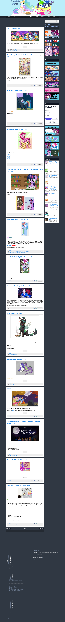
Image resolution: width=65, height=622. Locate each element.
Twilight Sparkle (17, 124)
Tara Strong (8, 156)
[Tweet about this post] (36, 50)
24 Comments (40, 85)
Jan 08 (10, 610)
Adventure (11, 251)
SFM (17, 455)
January (10, 574)
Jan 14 (10, 604)
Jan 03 (10, 614)
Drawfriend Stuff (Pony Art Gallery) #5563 (53, 181)
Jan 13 (10, 605)
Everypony (16, 524)
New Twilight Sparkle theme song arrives (51, 24)
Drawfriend (12, 354)
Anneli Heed (8, 157)
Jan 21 (10, 597)
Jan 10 (10, 608)
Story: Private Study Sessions (15, 90)
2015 (8, 561)
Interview (11, 164)
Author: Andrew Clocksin (16, 251)
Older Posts (41, 528)
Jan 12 (10, 606)
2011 (8, 618)
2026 (8, 550)
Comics (37, 16)
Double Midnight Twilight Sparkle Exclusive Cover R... (16, 580)
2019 (8, 557)
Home (9, 16)
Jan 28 (10, 578)
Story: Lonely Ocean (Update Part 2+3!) (18, 219)
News (20, 16)
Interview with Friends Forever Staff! (50, 28)
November (10, 565)
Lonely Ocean (11, 245)
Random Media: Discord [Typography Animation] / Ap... (17, 589)
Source (25, 298)
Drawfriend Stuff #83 (52, 193)
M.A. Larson (9, 154)
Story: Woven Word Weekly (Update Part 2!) (19, 486)
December (10, 564)
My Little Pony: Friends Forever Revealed (51, 26)
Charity (11, 481)
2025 (8, 551)
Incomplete (25, 251)
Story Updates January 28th (15, 359)
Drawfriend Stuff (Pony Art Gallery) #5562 (53, 212)
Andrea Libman (9, 155)
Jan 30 (10, 576)
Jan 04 (10, 613)
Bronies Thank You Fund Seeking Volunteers (19, 460)
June (9, 569)
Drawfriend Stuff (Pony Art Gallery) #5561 (53, 199)
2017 (8, 559)
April (9, 571)
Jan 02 (10, 615)
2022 (8, 554)
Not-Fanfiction (13, 50)
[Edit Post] (18, 49)
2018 (8, 558)
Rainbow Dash (11, 252)
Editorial (48, 16)
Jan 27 (10, 592)
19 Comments (40, 123)
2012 (8, 617)
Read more (24, 413)
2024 (8, 552)
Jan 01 (10, 616)
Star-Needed (11, 124)
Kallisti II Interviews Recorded (15, 129)
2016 (8, 560)
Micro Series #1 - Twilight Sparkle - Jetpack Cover (20, 257)
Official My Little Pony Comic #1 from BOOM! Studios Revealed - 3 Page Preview (54, 162)
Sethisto (38, 555)
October (10, 566)
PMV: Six (9, 389)
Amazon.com (36, 561)
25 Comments (40, 480)
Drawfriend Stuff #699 (13, 313)
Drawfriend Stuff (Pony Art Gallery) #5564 (53, 176)
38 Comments (40, 214)
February (10, 573)
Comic (10, 85)
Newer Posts (8, 528)
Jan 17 (10, 601)
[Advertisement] (52, 230)
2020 (8, 556)
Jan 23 (10, 595)
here (12, 80)
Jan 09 (10, 609)
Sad (13, 252)
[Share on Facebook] (34, 50)
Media (31, 16)
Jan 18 (10, 600)
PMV (16, 50)
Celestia (20, 251)
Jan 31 (10, 575)
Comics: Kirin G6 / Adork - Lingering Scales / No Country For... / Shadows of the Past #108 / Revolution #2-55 (53, 188)
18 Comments (40, 164)
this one (13, 410)
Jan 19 (10, 599)
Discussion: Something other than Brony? (18, 286)
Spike (15, 252)
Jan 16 (10, 602)
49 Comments (40, 280)
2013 (8, 563)
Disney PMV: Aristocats (13, 29)
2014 (8, 562)
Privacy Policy (35, 559)
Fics (25, 16)
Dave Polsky (8, 159)
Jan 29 (10, 577)
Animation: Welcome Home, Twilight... (53, 219)
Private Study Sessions (10, 117)
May (9, 570)
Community (43, 16)
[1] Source (8, 347)
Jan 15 (10, 603)
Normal (25, 524)
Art (14, 16)
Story (14, 124)
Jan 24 (10, 594)
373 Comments (40, 308)
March (10, 572)
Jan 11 (10, 607)
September (10, 567)
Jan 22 (10, 596)
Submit (54, 16)
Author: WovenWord (12, 524)
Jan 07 (10, 611)
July (9, 568)
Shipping (9, 124)
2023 (8, 553)
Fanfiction (23, 251)
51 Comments (40, 416)
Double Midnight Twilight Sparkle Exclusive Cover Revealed (23, 55)
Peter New (8, 158)
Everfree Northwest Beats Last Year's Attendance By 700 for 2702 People (53, 205)
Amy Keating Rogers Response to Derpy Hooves (53, 169)
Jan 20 (10, 598)
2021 (8, 555)
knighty (45, 555)
